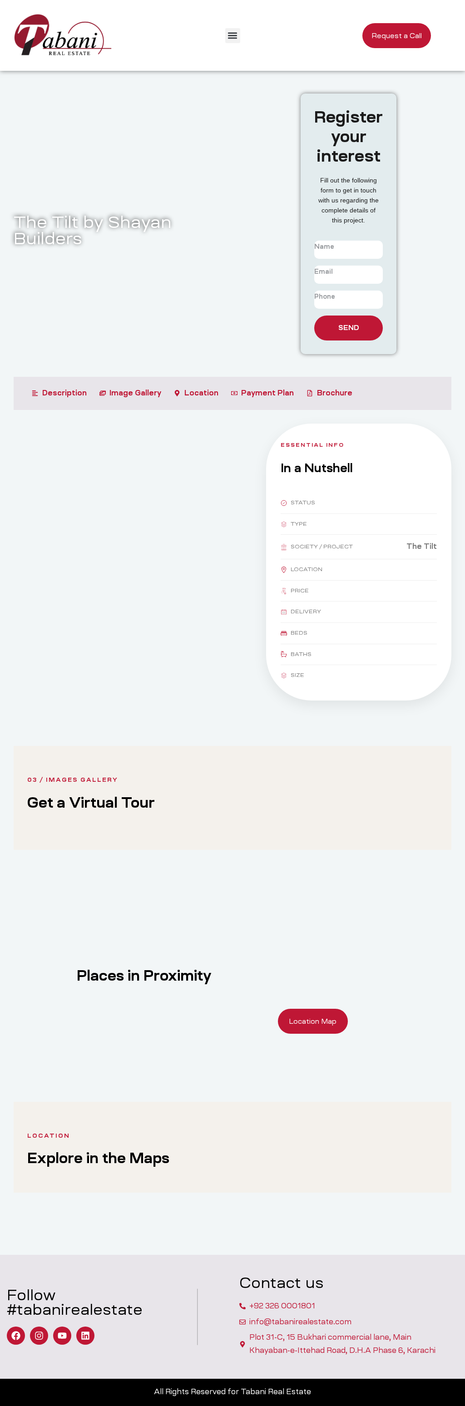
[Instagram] (39, 1336)
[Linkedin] (85, 1336)
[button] (232, 35)
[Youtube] (62, 1336)
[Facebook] (16, 1336)
